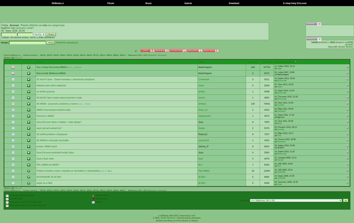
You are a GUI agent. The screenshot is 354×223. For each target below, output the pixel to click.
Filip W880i (204, 171)
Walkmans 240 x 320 (137, 55)
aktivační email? (25, 28)
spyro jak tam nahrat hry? (49, 128)
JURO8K (281, 172)
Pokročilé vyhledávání (67, 42)
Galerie (188, 3)
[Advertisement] (177, 14)
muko (201, 85)
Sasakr (280, 160)
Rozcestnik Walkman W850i (51, 73)
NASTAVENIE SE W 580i (49, 177)
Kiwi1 (279, 123)
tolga (279, 68)
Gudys (201, 128)
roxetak (280, 105)
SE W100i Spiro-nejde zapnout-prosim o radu (59, 97)
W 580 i (202, 177)
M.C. (200, 165)
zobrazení (267, 62)
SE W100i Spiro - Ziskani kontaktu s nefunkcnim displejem (66, 79)
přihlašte (33, 25)
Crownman (203, 79)
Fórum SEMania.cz (12, 55)
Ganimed (162, 55)
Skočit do (245, 200)
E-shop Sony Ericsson (294, 3)
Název (40, 62)
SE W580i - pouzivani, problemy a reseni (57, 104)
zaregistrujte (58, 25)
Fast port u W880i (45, 116)
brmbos (202, 104)
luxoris (201, 97)
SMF (193, 216)
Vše (108, 171)
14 (78, 67)
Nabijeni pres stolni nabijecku (51, 85)
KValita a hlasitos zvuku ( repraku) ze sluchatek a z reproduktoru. (69, 171)
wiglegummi (204, 116)
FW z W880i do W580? (48, 165)
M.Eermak (282, 80)
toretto (201, 91)
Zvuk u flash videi (45, 158)
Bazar (148, 3)
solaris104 (203, 140)
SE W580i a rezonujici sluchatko (53, 140)
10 (88, 104)
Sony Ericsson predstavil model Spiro (55, 152)
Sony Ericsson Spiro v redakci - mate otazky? (59, 122)
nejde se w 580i (44, 183)
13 (75, 67)
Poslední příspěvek (284, 62)
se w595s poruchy (46, 91)
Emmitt (349, 47)
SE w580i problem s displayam (52, 134)
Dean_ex (203, 110)
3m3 (279, 135)
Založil (201, 62)
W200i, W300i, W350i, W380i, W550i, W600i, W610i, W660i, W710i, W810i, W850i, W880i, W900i (83, 55)
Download (233, 3)
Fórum (110, 3)
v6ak (279, 184)
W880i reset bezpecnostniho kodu (54, 110)
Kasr (200, 158)
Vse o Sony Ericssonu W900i (52, 67)
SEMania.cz (57, 3)
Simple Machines (168, 218)
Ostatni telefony (30, 55)
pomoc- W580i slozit (47, 146)
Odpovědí (253, 62)
